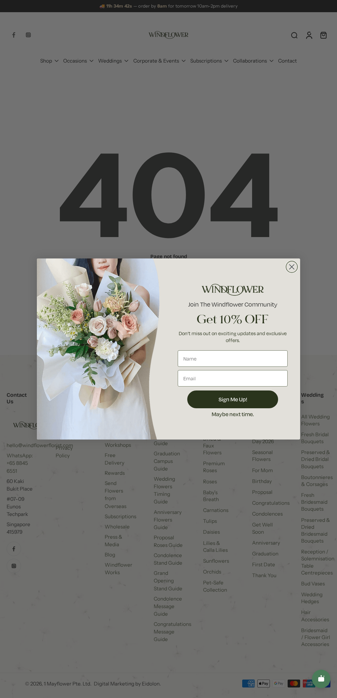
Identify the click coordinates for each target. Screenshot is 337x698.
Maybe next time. (233, 414)
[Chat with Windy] (321, 679)
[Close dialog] (292, 267)
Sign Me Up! (233, 399)
